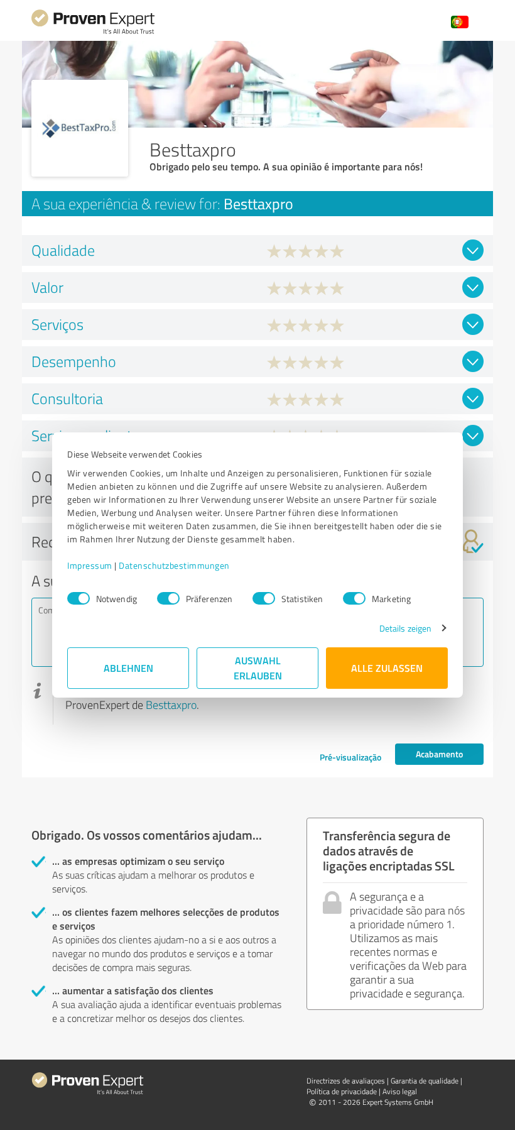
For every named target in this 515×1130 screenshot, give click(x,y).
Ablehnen (128, 668)
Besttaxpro (171, 704)
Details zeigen (405, 628)
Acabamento (439, 754)
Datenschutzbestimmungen (174, 565)
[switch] (168, 598)
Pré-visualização (350, 757)
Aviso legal (399, 1091)
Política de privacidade (341, 1091)
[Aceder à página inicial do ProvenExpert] (92, 32)
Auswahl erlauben (258, 668)
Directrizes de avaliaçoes (345, 1080)
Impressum (89, 565)
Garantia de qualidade (424, 1080)
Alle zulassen (387, 668)
